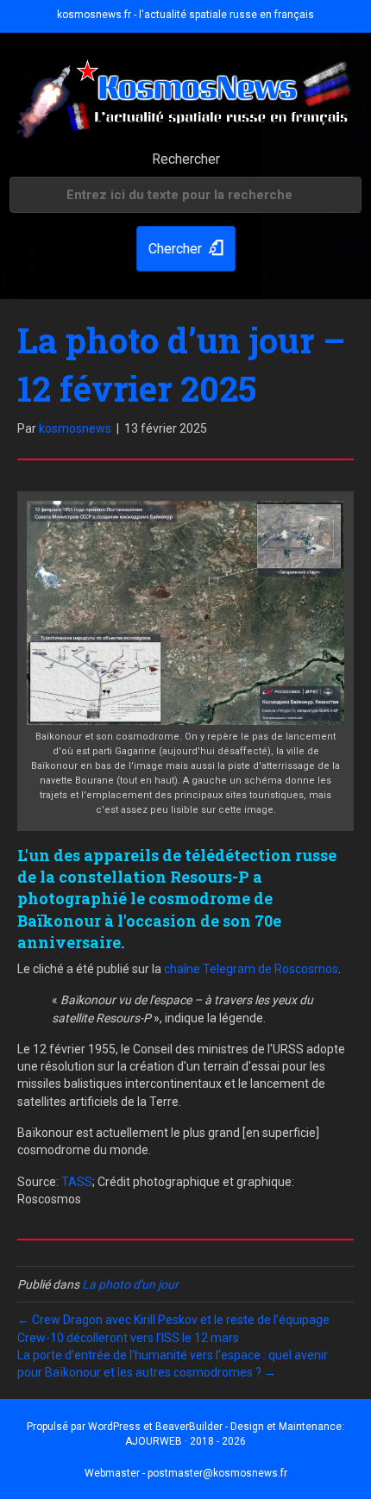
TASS (76, 1182)
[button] (186, 249)
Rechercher (186, 159)
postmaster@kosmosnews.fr (217, 1473)
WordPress (114, 1427)
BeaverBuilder (189, 1427)
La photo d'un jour (130, 1284)
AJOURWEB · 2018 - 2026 (185, 1441)
